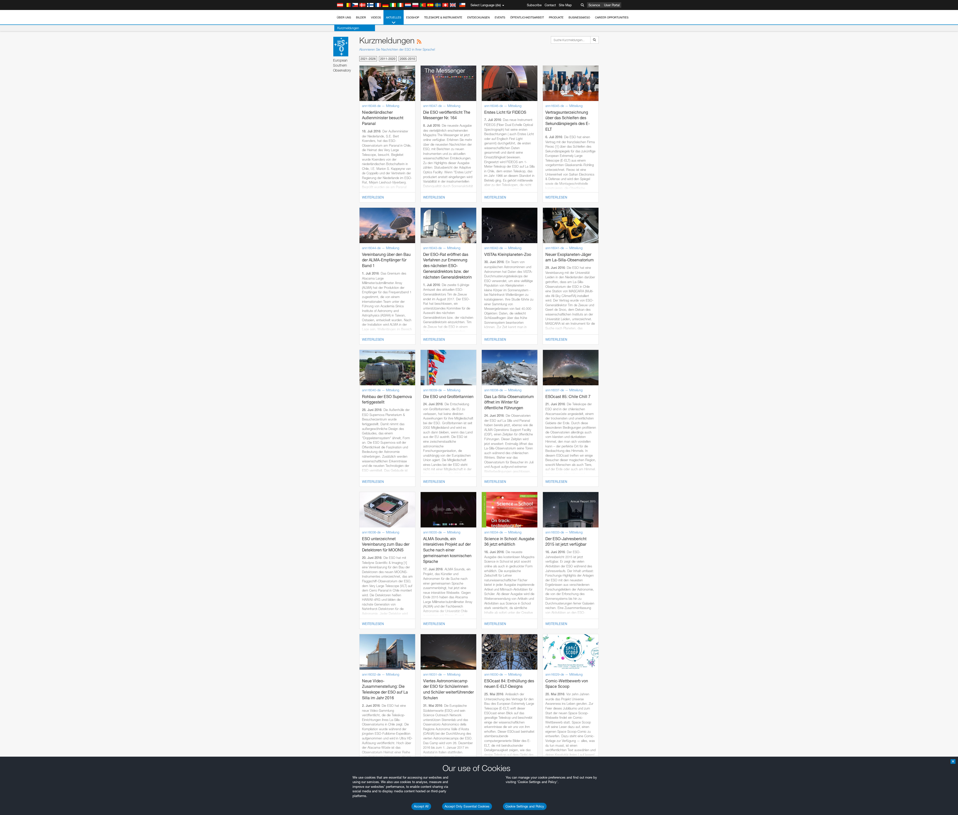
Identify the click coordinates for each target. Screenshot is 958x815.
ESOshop (412, 17)
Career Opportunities (611, 17)
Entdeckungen (478, 17)
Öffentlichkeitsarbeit (527, 17)
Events (500, 17)
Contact (550, 5)
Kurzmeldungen (348, 28)
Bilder (361, 17)
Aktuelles (393, 17)
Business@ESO (579, 17)
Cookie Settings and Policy (524, 806)
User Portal (612, 5)
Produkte (556, 17)
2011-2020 (387, 59)
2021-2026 (368, 59)
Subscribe (534, 5)
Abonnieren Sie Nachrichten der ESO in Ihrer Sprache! (397, 49)
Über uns (344, 17)
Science (594, 5)
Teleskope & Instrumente (443, 17)
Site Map (565, 5)
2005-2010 (407, 59)
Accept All (421, 806)
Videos (376, 17)
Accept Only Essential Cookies (467, 806)
